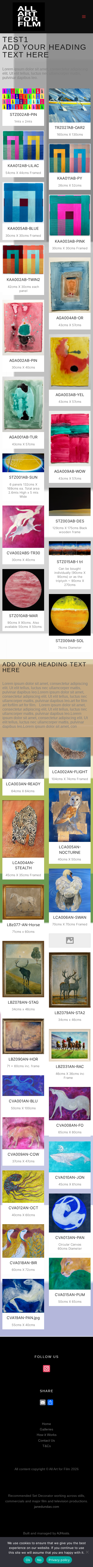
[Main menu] (84, 17)
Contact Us (46, 1440)
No (39, 1560)
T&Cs (46, 1446)
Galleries (46, 1429)
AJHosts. (63, 1533)
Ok (28, 1560)
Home (46, 1424)
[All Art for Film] (28, 16)
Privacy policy (59, 1560)
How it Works (47, 1435)
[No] (87, 1552)
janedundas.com (46, 1506)
